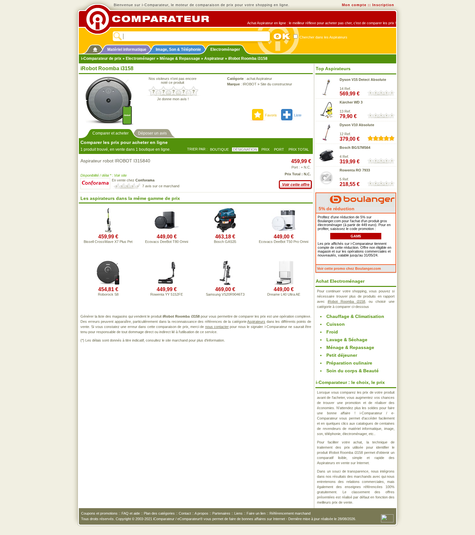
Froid (332, 331)
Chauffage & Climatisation (355, 316)
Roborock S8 (108, 294)
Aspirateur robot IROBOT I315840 (115, 160)
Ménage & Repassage (180, 58)
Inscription (383, 5)
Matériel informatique (126, 49)
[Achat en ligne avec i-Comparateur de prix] (151, 19)
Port (279, 149)
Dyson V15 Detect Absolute (363, 80)
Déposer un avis (152, 133)
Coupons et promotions (99, 513)
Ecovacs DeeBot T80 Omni (166, 242)
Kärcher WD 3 (351, 102)
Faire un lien (256, 513)
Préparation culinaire (349, 363)
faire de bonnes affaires (247, 519)
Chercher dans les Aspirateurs (323, 37)
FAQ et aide (130, 513)
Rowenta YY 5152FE (166, 294)
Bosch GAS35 (225, 242)
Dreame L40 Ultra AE (283, 294)
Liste (297, 115)
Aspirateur (214, 58)
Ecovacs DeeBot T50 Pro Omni (283, 242)
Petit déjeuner (341, 355)
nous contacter (217, 327)
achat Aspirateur (259, 79)
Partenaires (221, 513)
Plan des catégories (159, 513)
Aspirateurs (256, 321)
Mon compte (354, 5)
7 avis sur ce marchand (160, 186)
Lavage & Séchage (346, 339)
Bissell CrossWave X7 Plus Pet (108, 242)
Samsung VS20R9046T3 (225, 294)
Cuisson (335, 324)
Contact (185, 513)
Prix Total (299, 149)
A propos (201, 513)
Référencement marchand (290, 513)
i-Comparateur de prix (101, 58)
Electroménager (225, 49)
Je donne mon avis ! (173, 99)
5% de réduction (335, 208)
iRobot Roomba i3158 (346, 301)
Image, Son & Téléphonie (178, 49)
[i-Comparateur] (95, 48)
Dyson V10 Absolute (357, 125)
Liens (238, 513)
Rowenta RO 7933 (355, 170)
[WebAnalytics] (387, 518)
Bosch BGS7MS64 (355, 147)
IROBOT (250, 84)
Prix (265, 149)
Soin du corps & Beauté (352, 370)
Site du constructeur (276, 84)
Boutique (219, 149)
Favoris (271, 115)
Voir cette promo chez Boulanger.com (349, 268)
